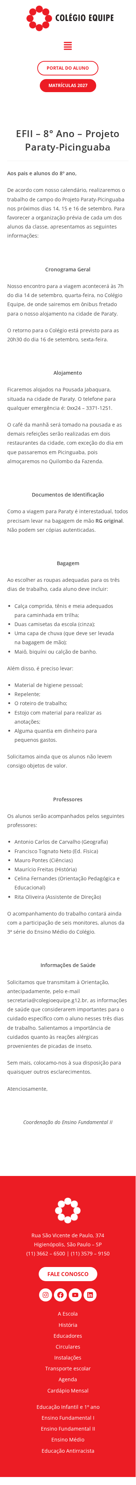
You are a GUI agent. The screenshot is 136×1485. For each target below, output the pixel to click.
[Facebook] (60, 1294)
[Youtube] (75, 1294)
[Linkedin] (90, 1294)
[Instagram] (45, 1294)
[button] (67, 46)
